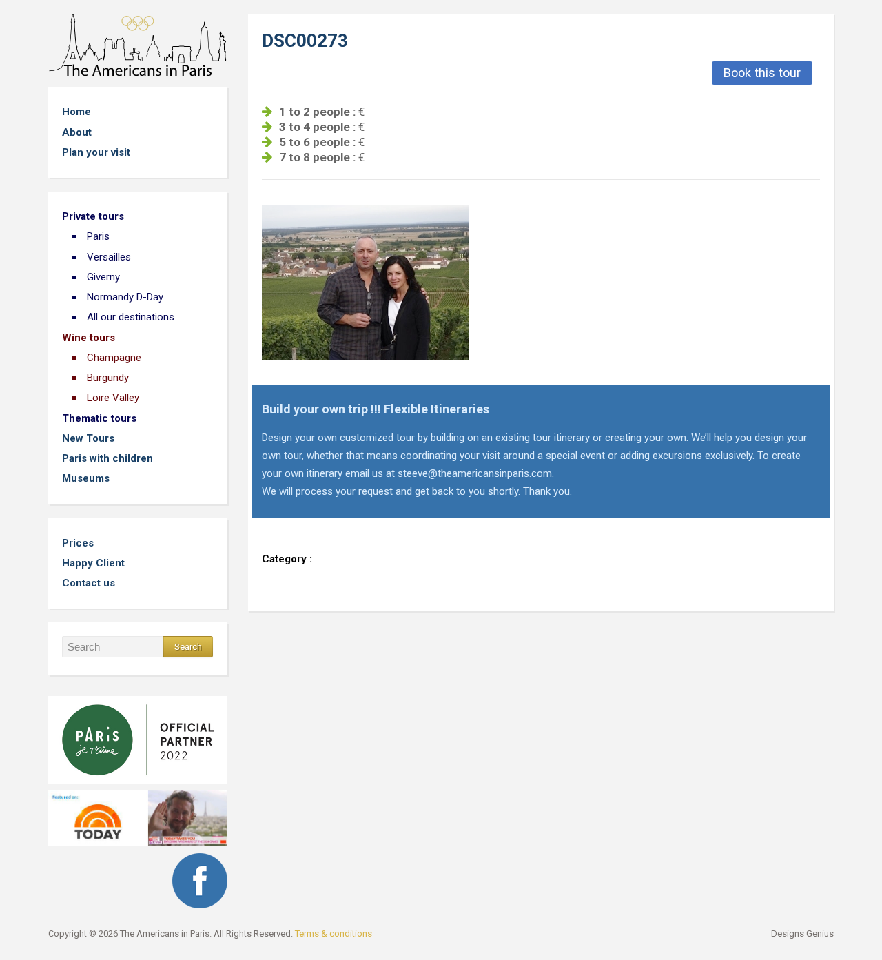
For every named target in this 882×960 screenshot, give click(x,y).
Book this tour (762, 72)
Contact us (88, 583)
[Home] (137, 44)
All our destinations (130, 317)
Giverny (103, 277)
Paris (98, 236)
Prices (78, 543)
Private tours (93, 216)
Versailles (109, 257)
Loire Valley (113, 397)
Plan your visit (96, 152)
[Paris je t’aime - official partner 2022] (137, 736)
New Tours (88, 438)
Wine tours (88, 337)
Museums (86, 478)
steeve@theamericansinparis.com (475, 473)
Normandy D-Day (125, 297)
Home (76, 111)
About (77, 132)
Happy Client (93, 563)
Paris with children (107, 458)
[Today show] (137, 814)
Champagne (114, 357)
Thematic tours (99, 418)
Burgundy (108, 377)
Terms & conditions (333, 933)
